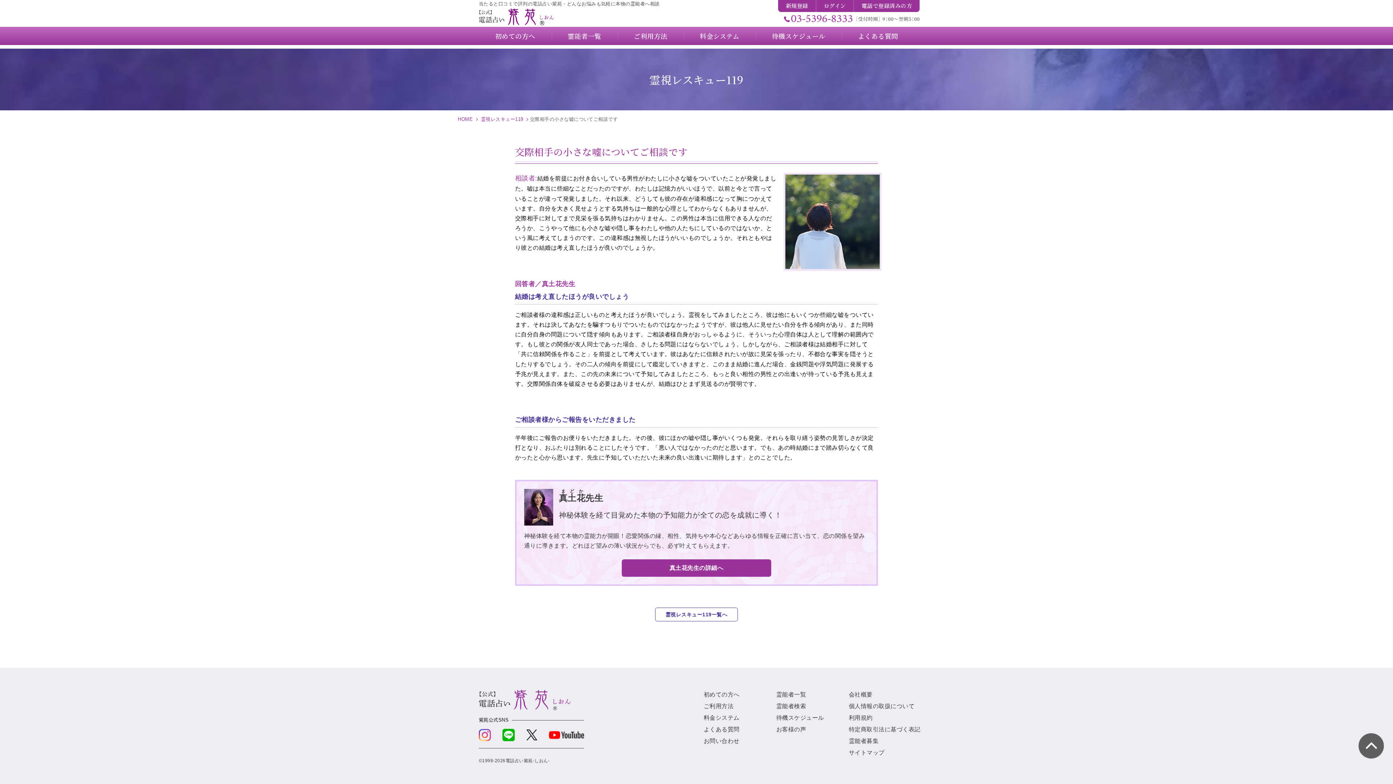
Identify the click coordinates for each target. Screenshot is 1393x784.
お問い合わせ (722, 741)
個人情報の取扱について (882, 706)
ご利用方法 (719, 706)
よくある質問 (722, 729)
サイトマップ (867, 753)
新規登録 (797, 5)
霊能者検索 (791, 706)
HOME (465, 119)
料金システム (722, 718)
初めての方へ (722, 694)
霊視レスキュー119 (502, 119)
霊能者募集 (864, 741)
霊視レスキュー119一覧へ (696, 614)
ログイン (835, 5)
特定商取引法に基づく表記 (885, 729)
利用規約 (861, 718)
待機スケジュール (800, 718)
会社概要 (861, 694)
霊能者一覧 (791, 694)
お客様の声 (791, 729)
